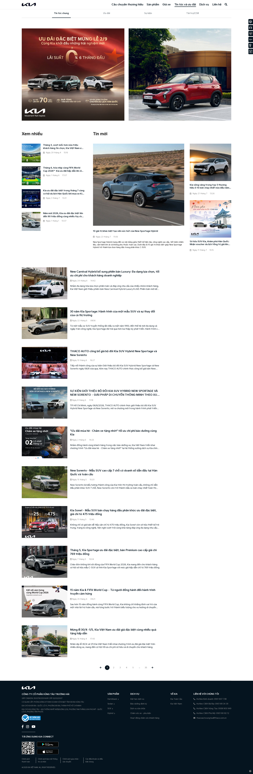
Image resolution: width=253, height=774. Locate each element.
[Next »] (152, 667)
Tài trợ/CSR (192, 13)
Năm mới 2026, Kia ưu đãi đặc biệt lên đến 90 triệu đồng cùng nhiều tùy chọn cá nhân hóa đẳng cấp (63, 215)
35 (146, 668)
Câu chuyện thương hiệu (127, 4)
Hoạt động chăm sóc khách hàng (144, 718)
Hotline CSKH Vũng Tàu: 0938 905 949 (213, 708)
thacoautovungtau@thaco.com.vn (211, 718)
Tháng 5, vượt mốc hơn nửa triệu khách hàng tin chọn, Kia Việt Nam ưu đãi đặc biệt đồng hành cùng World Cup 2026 (63, 147)
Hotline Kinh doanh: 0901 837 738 (211, 699)
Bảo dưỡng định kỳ (138, 704)
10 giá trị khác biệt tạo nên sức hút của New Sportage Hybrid (125, 231)
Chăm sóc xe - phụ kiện (140, 713)
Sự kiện (148, 13)
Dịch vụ (204, 4)
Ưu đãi (106, 13)
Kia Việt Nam (176, 704)
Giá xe (166, 4)
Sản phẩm (153, 4)
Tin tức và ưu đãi (185, 4)
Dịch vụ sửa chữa (137, 708)
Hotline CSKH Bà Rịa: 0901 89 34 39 (212, 704)
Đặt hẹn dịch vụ (137, 699)
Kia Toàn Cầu (176, 699)
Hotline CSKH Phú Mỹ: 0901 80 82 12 (212, 713)
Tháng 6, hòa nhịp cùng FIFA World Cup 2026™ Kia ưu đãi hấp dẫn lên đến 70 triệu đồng (63, 170)
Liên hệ (216, 4)
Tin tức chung (61, 13)
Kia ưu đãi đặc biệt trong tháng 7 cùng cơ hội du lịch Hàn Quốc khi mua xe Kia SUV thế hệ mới (63, 192)
